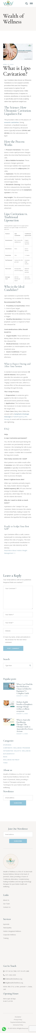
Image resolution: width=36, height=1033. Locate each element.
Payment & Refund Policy (18, 1022)
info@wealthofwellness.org (13, 979)
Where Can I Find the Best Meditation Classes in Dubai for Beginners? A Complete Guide (24, 688)
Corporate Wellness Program (16, 748)
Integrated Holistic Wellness (16, 751)
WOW (14, 1028)
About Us (6, 900)
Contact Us (6, 907)
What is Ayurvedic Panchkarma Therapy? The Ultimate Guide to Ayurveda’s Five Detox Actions (24, 725)
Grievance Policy (18, 1025)
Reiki (5, 757)
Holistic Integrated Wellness (12, 931)
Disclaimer (18, 1017)
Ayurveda (7, 745)
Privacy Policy (18, 1019)
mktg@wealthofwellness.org (14, 983)
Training (5, 938)
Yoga (5, 762)
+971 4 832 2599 (10, 975)
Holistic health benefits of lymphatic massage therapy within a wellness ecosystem (24, 706)
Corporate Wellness (9, 935)
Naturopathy (8, 754)
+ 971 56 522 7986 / (16, 971)
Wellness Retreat (11, 760)
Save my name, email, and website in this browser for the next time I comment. (17, 639)
